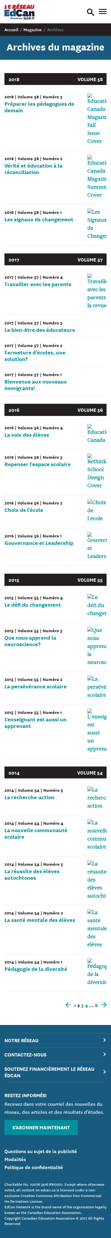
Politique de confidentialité (33, 1167)
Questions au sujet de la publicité (40, 1151)
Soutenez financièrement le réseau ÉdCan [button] (49, 1072)
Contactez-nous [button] (25, 1054)
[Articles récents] (103, 1004)
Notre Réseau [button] (21, 1040)
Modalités (15, 1159)
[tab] (55, 1040)
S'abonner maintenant (41, 1127)
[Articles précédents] (69, 1004)
